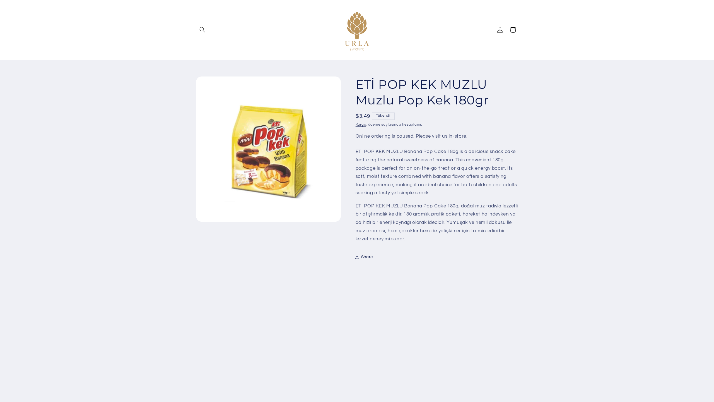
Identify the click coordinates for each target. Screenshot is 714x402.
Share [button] (367, 257)
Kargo (361, 124)
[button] (202, 29)
